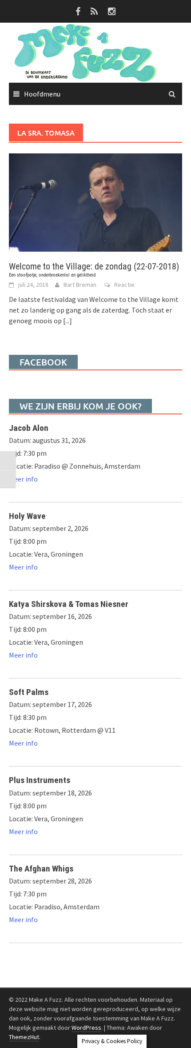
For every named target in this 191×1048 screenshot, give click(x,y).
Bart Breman (80, 285)
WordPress (86, 1028)
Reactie (124, 285)
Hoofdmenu (42, 93)
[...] (67, 320)
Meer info (23, 478)
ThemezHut (24, 1037)
